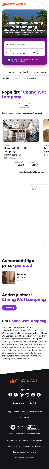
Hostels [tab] (5, 78)
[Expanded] (4, 72)
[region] (24, 216)
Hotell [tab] (16, 78)
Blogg (9, 412)
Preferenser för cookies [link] (24, 458)
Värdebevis (36, 446)
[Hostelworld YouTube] (27, 395)
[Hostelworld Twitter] (16, 395)
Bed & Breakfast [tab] (29, 78)
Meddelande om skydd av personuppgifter (24, 440)
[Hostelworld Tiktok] (39, 395)
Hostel (7, 145)
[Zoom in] (46, 243)
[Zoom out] (46, 247)
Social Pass (24, 417)
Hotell (23, 412)
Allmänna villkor (14, 446)
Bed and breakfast (35, 412)
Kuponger (26, 446)
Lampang (9, 307)
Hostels (16, 412)
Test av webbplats (20, 452)
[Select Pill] (39, 4)
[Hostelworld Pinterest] (33, 395)
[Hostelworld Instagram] (22, 395)
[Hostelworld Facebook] (10, 395)
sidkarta (33, 452)
